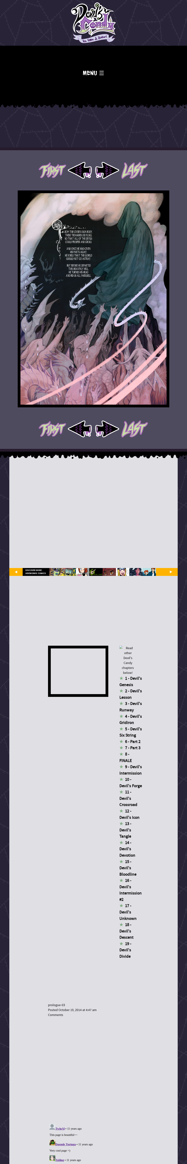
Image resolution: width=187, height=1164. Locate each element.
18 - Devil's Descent (126, 931)
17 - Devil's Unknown (128, 912)
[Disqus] (95, 1068)
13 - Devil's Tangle (125, 830)
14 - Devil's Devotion (127, 849)
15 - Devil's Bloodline (127, 868)
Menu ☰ (93, 73)
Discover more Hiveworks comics (35, 572)
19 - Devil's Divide (125, 950)
